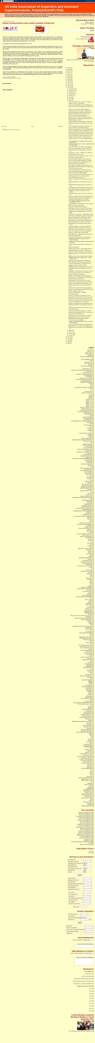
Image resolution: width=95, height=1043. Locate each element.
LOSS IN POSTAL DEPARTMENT (84, 596)
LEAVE (90, 586)
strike (90, 773)
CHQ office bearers (87, 441)
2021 (68, 74)
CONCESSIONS (88, 460)
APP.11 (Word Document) (88, 976)
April (70, 330)
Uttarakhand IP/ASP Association (86, 837)
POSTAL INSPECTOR (87, 686)
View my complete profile (82, 38)
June (70, 98)
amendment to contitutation (86, 378)
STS (91, 775)
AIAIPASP (85, 36)
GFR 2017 (89, 529)
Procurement (89, 696)
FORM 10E (89, 517)
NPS (91, 641)
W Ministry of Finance (88, 840)
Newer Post (3, 126)
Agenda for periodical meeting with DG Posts (81, 370)
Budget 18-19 (89, 406)
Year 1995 (91, 1008)
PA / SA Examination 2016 (86, 647)
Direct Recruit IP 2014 (87, 484)
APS (91, 384)
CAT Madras (89, 422)
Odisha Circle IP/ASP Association (86, 831)
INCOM (90, 556)
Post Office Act (88, 685)
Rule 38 (90, 739)
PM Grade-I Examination (86, 675)
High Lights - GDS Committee (85, 548)
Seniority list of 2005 (87, 755)
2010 (68, 340)
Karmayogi (89, 579)
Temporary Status (88, 784)
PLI (91, 673)
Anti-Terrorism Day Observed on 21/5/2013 (79, 199)
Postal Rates (89, 689)
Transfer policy (88, 792)
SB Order (89, 751)
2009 (68, 341)
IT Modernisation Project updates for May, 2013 (80, 250)
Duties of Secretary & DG (86, 496)
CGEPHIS (90, 435)
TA (91, 781)
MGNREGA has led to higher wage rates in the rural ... (81, 266)
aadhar (90, 364)
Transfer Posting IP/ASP (86, 794)
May (70, 100)
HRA (91, 555)
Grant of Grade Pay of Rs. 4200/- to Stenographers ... (81, 146)
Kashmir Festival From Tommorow (77, 274)
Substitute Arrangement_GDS (85, 777)
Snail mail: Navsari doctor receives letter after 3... (80, 218)
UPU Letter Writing (87, 802)
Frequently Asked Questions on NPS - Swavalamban (81, 312)
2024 (68, 69)
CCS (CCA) (89, 427)
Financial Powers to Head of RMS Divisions (84, 983)
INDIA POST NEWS (87, 560)
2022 (68, 72)
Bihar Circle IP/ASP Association (86, 815)
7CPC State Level (88, 363)
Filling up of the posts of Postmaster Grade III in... (80, 227)
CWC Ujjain (89, 474)
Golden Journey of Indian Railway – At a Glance (80, 310)
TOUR (90, 785)
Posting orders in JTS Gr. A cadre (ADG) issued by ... (81, 248)
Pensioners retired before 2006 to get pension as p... (81, 298)
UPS (91, 799)
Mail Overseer (89, 604)
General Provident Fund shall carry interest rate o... (80, 262)
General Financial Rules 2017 (85, 528)
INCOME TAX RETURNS (85, 557)
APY (91, 386)
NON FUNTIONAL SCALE (85, 638)
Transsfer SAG (88, 796)
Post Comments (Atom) (14, 129)
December (71, 88)
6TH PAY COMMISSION (86, 356)
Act (91, 367)
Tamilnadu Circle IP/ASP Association (85, 835)
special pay (89, 764)
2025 (68, 67)
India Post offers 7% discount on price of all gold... (80, 315)
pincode (90, 671)
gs (91, 541)
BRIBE (90, 397)
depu (91, 480)
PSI (91, 700)
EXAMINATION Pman (87, 506)
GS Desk (89, 543)
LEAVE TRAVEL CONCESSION (84, 588)
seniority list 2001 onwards (86, 753)
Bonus (90, 395)
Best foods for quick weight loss (76, 157)
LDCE (90, 583)
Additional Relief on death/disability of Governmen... (81, 121)
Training (90, 787)
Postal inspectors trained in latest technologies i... (80, 260)
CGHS (90, 437)
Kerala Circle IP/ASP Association (86, 825)
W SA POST (91, 843)
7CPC (91, 360)
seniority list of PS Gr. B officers (84, 756)
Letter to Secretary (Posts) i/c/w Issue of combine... (80, 101)
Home (32, 126)
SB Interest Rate (88, 749)
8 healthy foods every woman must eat (77, 265)
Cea (91, 431)
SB (90, 748)
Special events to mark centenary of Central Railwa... (81, 281)
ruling (89, 740)
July (70, 97)
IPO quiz (90, 572)
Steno (91, 772)
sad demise (89, 741)
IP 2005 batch (89, 570)
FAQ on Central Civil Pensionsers (76, 278)
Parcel (90, 655)
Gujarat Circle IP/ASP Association (86, 819)
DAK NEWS (89, 477)
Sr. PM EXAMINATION (86, 768)
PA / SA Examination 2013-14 (85, 645)
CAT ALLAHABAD (87, 417)
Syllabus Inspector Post (86, 780)
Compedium (89, 453)
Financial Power (88, 513)
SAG (90, 743)
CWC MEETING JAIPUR (86, 470)
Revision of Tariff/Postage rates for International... (80, 275)
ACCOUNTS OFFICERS (86, 366)
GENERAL (89, 525)
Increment (90, 559)
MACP (90, 600)
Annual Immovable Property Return (84, 379)
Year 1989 (91, 993)
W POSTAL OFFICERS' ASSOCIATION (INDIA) (82, 841)
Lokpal (90, 592)
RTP (91, 736)
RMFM (90, 733)
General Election (88, 527)
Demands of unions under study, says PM (78, 232)
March (70, 332)
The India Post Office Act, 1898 (76, 154)
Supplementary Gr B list (86, 779)
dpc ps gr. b (88, 494)
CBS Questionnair (88, 425)
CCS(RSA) (89, 430)
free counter (91, 852)
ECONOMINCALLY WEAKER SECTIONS (82, 497)
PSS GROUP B (88, 701)
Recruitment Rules (87, 713)
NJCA (90, 635)
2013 (68, 87)
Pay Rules (90, 662)
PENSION (89, 665)
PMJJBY (90, 681)
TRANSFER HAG (87, 789)
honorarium (89, 553)
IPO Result (89, 574)
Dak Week (89, 478)
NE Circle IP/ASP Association (87, 829)
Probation (90, 694)
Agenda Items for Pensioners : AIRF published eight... (81, 214)
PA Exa (90, 649)
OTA (91, 643)
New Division (89, 631)
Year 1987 (91, 988)
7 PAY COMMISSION (86, 359)
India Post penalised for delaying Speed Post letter (80, 112)
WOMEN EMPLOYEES (86, 806)
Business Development (87, 409)
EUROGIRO (89, 501)
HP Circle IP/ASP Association (87, 821)
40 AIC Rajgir (88, 354)
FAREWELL (89, 512)
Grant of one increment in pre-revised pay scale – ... (81, 169)
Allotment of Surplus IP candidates (84, 374)
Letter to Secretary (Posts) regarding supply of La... (80, 162)
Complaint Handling (87, 454)
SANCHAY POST (88, 744)
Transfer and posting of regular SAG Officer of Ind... (81, 135)
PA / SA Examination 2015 (86, 646)
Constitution (89, 462)
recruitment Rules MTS (87, 716)
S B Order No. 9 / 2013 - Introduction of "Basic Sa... (81, 152)
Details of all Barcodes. (74, 247)
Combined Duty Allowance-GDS (84, 449)
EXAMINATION (88, 504)
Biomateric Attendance (87, 392)
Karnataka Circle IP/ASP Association (85, 824)
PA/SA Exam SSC (88, 653)
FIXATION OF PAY (87, 515)
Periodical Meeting (88, 667)
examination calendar (87, 505)
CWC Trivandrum (88, 473)
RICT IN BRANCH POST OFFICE (84, 732)
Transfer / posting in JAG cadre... (76, 290)
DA (90, 476)
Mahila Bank (89, 603)
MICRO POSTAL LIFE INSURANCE (83, 618)
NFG (91, 634)
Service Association (87, 761)
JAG (91, 576)
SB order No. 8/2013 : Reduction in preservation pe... (81, 251)
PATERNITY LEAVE (87, 659)
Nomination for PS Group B (85, 637)
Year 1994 (91, 1006)
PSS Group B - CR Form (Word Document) (84, 978)
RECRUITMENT (88, 712)
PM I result (89, 677)
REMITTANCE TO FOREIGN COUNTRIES (82, 721)
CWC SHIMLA (88, 472)
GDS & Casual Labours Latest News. (77, 163)
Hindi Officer (89, 549)
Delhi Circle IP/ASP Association (86, 817)
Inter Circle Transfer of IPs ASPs (84, 566)
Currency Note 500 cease (86, 468)
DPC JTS (90, 493)
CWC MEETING (88, 469)
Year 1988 (91, 991)
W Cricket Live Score (89, 839)
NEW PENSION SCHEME (85, 633)
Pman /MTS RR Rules (87, 680)
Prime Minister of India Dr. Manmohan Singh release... (81, 166)
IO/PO (90, 567)
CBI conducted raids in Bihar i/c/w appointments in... (81, 324)
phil (91, 669)
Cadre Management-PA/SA (86, 410)
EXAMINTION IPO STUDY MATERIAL (82, 511)
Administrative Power (87, 368)
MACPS (90, 602)
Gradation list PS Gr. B (87, 535)
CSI (91, 466)
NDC (91, 630)
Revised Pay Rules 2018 (86, 730)
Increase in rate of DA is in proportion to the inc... (80, 295)
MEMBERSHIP (88, 612)
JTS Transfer (89, 578)
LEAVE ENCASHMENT (86, 587)
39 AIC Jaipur (88, 352)
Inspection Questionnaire (86, 561)
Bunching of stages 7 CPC (86, 407)
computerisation (88, 457)
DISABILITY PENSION (86, 486)
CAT (91, 415)
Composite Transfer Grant (86, 456)
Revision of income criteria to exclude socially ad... (80, 136)
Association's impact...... (74, 294)
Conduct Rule (89, 461)
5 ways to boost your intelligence (76, 320)
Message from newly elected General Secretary (81, 615)
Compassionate (88, 450)
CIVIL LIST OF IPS (87, 447)
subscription (89, 776)
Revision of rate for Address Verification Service (80, 117)
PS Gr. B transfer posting (86, 698)
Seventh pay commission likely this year (78, 206)
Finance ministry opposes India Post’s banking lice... (81, 287)
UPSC (90, 800)
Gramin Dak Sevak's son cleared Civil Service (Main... (81, 203)
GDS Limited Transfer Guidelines (84, 524)
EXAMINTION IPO (87, 509)
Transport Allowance (87, 795)
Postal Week (89, 690)
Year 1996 (91, 1010)
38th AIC (89, 351)
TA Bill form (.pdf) (89, 973)
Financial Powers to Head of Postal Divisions (83, 981)
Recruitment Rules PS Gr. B (85, 717)
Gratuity (90, 539)
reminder (90, 720)
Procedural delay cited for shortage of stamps (79, 316)
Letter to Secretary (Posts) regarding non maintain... (80, 160)
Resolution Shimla (88, 726)
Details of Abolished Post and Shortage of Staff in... (80, 217)
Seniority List (88, 752)
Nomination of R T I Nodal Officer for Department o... (81, 277)
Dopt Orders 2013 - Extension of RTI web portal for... (81, 234)
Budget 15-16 (89, 402)
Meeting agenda (88, 610)
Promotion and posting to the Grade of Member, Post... (81, 129)
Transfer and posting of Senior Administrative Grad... (81, 130)
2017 (68, 80)
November (71, 90)
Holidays (90, 552)
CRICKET (90, 465)
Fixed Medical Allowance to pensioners (83, 516)
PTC (91, 705)
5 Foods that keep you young (75, 168)
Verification (89, 803)
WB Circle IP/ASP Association (87, 844)
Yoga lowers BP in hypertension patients (78, 115)
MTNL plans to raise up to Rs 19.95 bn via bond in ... (81, 208)
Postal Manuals (88, 688)
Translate (92, 24)
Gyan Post (90, 545)
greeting (90, 540)
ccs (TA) (90, 429)
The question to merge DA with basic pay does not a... (81, 187)
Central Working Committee (85, 433)
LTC (91, 598)
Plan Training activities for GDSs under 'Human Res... (81, 133)
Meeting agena (88, 608)
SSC (91, 771)
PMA (91, 678)
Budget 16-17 (89, 403)
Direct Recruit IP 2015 (87, 485)
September (71, 93)
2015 (68, 84)
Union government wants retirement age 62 (79, 127)
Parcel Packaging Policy (86, 657)
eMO (91, 498)
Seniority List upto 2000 (86, 760)
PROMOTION (88, 697)
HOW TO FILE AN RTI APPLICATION (78, 172)
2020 (68, 76)
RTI (90, 734)
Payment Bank (88, 663)
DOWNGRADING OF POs (86, 490)
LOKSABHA (89, 594)
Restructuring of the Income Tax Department (79, 176)
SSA (91, 769)
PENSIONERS (88, 666)
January (71, 335)
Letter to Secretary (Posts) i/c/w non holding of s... (80, 272)
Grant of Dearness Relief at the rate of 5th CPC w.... (80, 148)
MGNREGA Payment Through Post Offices (79, 318)
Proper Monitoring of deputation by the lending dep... (81, 189)
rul (91, 737)
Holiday (90, 551)
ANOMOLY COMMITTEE (86, 382)
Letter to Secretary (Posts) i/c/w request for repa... (80, 159)
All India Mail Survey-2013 (75, 120)
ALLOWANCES (88, 375)
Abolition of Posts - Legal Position (76, 103)
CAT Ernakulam (88, 419)
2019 (68, 77)
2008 (68, 343)
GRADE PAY (88, 537)
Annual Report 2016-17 (86, 380)
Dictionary (89, 482)
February (71, 333)
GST (91, 544)
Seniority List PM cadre (86, 757)
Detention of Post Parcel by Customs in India (79, 113)
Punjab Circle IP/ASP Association (86, 832)
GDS (90, 521)
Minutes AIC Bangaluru (86, 619)
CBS (91, 423)
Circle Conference (87, 443)
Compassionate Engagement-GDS (84, 452)
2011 (68, 338)
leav (91, 584)
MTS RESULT (89, 627)
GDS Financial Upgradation (85, 523)
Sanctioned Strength (87, 745)
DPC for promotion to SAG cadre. (76, 205)
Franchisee (89, 519)
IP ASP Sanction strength (86, 571)
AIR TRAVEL (89, 371)
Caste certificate (88, 414)
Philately (89, 670)
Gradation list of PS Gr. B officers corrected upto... (80, 110)
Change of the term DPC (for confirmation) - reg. (80, 283)
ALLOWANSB (88, 376)
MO (91, 625)
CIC (91, 442)
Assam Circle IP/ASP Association (86, 813)
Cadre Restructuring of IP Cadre (84, 411)
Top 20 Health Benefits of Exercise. (77, 177)
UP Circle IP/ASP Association (87, 836)
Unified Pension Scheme (86, 798)
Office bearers (89, 642)
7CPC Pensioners (88, 362)
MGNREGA (89, 616)
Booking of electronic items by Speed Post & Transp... (81, 300)
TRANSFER (89, 788)
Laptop (90, 582)
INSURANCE (89, 564)
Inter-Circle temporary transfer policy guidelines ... (80, 231)
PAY (91, 661)
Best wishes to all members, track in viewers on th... (81, 165)
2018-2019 (89, 350)
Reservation (89, 722)
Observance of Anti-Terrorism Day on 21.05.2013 (80, 229)
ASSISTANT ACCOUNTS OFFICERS (83, 387)
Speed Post (89, 765)
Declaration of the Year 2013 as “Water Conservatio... (81, 297)
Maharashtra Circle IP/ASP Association (85, 827)
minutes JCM (89, 620)
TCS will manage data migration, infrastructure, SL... (81, 126)
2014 (68, 85)
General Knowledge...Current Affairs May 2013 (80, 226)
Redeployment (89, 718)
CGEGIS (90, 434)
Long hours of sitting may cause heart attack (79, 301)
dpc (91, 492)
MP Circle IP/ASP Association (87, 828)
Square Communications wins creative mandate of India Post (28, 23)
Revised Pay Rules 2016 (86, 729)
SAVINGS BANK (88, 747)
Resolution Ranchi (87, 725)
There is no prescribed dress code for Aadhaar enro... (81, 105)
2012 (68, 336)
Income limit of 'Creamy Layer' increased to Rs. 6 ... (81, 237)
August (70, 95)
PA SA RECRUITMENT (86, 650)
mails (90, 606)
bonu (91, 394)
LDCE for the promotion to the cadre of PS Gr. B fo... (81, 307)
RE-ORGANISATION (87, 709)
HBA (91, 547)
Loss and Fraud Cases (87, 595)
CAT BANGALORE (87, 418)
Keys (91, 580)
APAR (90, 383)
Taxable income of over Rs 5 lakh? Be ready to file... (81, 174)
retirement (88, 728)
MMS (90, 623)
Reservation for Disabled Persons (76, 313)
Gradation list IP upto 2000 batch (84, 533)
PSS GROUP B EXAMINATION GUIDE (83, 702)
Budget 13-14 (89, 399)
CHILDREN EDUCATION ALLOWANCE (82, 439)
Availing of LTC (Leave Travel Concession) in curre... (81, 155)
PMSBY (90, 682)
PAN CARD (89, 654)
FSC (91, 520)
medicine (89, 607)
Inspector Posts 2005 (87, 563)
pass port (90, 658)
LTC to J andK (88, 599)
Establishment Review (87, 500)
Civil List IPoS (89, 446)
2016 (68, 82)
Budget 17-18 (89, 405)
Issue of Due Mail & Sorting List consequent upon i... (81, 171)
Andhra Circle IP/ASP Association (86, 812)
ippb (91, 575)
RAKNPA (90, 708)
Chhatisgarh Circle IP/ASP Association (85, 816)
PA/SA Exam (89, 651)
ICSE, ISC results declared (75, 235)
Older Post (60, 126)
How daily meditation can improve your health (79, 221)
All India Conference (87, 372)
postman (90, 693)
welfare (89, 804)
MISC (89, 622)
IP (91, 568)
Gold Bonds (89, 531)
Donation (89, 489)
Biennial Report (88, 391)
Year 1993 (91, 1003)
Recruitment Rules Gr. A (86, 714)
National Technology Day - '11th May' (77, 292)
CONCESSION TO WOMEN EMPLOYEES (82, 458)
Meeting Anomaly (88, 611)
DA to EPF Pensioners (74, 309)
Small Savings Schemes (86, 763)
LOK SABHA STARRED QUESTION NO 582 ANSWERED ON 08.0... (79, 201)
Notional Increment (87, 639)
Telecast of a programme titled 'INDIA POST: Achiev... (81, 289)
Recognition (89, 710)
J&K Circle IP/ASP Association (87, 823)
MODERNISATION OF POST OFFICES (13, 78)
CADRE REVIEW (87, 413)
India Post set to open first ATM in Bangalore (79, 109)
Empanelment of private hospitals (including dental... (81, 209)
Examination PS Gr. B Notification (84, 508)
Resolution (89, 724)
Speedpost (89, 767)
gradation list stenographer (86, 536)
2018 (68, 79)
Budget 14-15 (89, 401)
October (71, 92)
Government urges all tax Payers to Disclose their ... (81, 197)
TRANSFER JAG (88, 791)
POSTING (90, 692)
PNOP (90, 684)
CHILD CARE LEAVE (87, 438)
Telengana (90, 783)
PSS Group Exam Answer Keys (85, 704)
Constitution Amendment (86, 464)
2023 (68, 71)
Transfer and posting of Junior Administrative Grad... (81, 303)
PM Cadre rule (89, 674)
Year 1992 (91, 1001)
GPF (91, 532)
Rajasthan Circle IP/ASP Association (85, 833)
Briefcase (90, 398)
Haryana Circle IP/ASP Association (86, 820)
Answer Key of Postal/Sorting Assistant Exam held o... (81, 215)
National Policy (88, 629)
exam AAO (89, 502)
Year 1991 (91, 998)
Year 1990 (91, 996)
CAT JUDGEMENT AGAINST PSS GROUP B (81, 421)
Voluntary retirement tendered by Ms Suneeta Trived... (81, 132)
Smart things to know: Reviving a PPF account (79, 280)
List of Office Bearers (87, 591)
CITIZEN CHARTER (87, 445)
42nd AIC (90, 355)
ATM (91, 388)
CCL (91, 426)
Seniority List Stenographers (85, 759)
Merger (90, 614)
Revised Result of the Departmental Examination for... (81, 118)
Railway (90, 706)
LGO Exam (89, 590)
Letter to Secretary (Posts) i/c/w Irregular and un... (80, 263)
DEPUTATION (88, 481)
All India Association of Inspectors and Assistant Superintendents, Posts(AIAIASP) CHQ (41, 8)
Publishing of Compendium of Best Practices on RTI (81, 271)
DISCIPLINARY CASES (86, 488)
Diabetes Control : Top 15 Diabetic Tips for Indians (80, 256)
